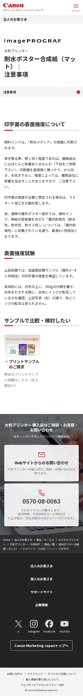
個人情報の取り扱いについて (42, 679)
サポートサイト (41, 592)
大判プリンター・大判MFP (25, 544)
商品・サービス (45, 539)
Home (6, 539)
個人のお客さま (41, 579)
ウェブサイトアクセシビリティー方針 (42, 685)
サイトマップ (35, 674)
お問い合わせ (14, 674)
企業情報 (41, 605)
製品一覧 (49, 544)
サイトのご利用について (62, 674)
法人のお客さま (15, 19)
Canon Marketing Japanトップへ (41, 645)
